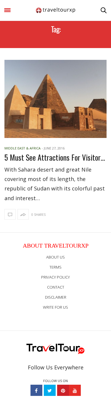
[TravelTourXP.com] (55, 10)
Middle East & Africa (22, 148)
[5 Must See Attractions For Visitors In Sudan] (55, 99)
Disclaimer (55, 297)
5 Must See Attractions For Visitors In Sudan (55, 157)
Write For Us (55, 307)
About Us (55, 257)
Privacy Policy (55, 277)
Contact (55, 287)
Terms (55, 267)
